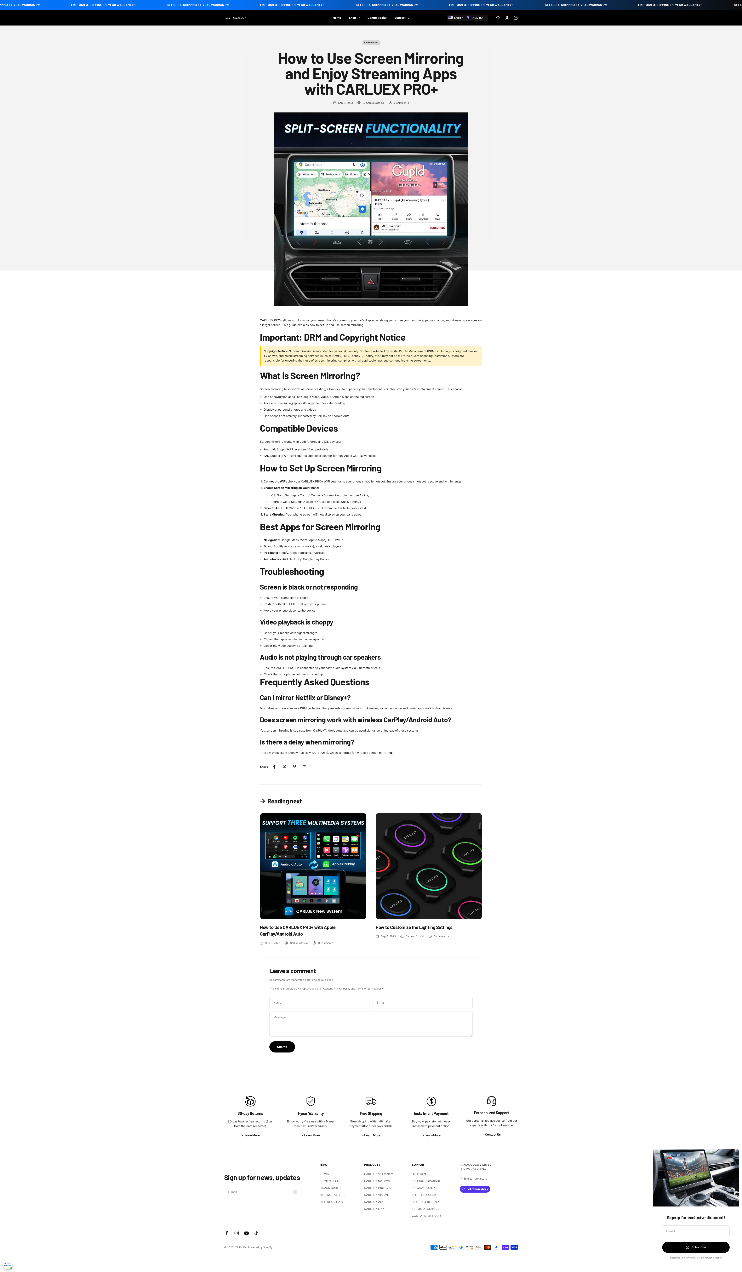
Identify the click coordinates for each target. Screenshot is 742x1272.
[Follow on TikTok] (256, 1233)
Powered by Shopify (260, 1247)
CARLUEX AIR (373, 1202)
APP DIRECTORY (332, 1202)
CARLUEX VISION (376, 1195)
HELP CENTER (421, 1174)
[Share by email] (304, 767)
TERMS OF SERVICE (425, 1209)
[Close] (731, 1157)
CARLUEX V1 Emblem (378, 1174)
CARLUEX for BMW (377, 1181)
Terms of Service (366, 988)
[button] (467, 18)
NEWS (324, 1174)
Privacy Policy (342, 988)
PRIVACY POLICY (423, 1188)
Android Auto (371, 42)
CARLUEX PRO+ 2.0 (377, 1188)
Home (337, 18)
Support (400, 18)
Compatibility (377, 18)
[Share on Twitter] (284, 767)
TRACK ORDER (330, 1188)
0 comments (401, 102)
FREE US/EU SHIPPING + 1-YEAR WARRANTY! (120, 5)
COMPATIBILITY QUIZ (426, 1216)
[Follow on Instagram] (236, 1233)
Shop (352, 18)
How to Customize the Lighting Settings (414, 927)
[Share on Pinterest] (294, 767)
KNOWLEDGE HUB (332, 1195)
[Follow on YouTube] (246, 1233)
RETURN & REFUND (425, 1202)
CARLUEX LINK (374, 1209)
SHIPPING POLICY (424, 1195)
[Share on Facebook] (274, 767)
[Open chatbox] (7, 1264)
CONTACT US (329, 1181)
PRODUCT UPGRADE (426, 1181)
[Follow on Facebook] (226, 1233)
